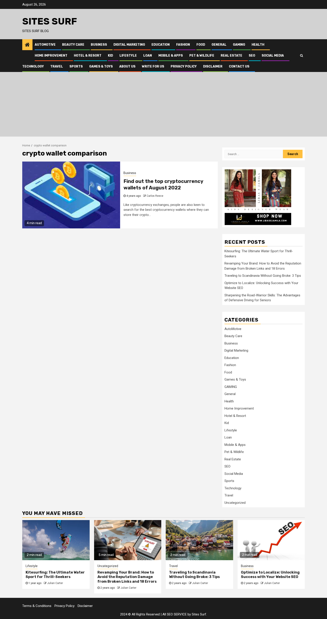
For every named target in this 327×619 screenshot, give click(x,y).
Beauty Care (73, 45)
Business (99, 45)
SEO (252, 55)
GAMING (239, 45)
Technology (33, 66)
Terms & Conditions (36, 606)
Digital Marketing (129, 45)
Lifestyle (128, 55)
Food (200, 45)
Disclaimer (212, 66)
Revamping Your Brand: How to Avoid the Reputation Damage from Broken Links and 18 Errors (127, 577)
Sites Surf (49, 21)
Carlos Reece (155, 195)
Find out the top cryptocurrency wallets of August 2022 (163, 184)
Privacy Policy (184, 66)
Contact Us (239, 66)
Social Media (273, 55)
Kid (110, 55)
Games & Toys (101, 66)
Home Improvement (51, 55)
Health (258, 45)
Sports (76, 66)
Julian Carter (55, 583)
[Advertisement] (163, 105)
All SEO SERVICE (174, 614)
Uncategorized (235, 503)
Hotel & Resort (87, 55)
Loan (147, 55)
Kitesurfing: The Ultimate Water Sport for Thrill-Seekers (55, 574)
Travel (56, 66)
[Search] (301, 55)
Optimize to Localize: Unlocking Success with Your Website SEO (270, 574)
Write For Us (153, 66)
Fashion (183, 45)
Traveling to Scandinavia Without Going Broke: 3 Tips (262, 276)
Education (160, 45)
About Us (127, 66)
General (219, 45)
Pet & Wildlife (201, 55)
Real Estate (231, 55)
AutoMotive (45, 45)
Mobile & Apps (170, 55)
